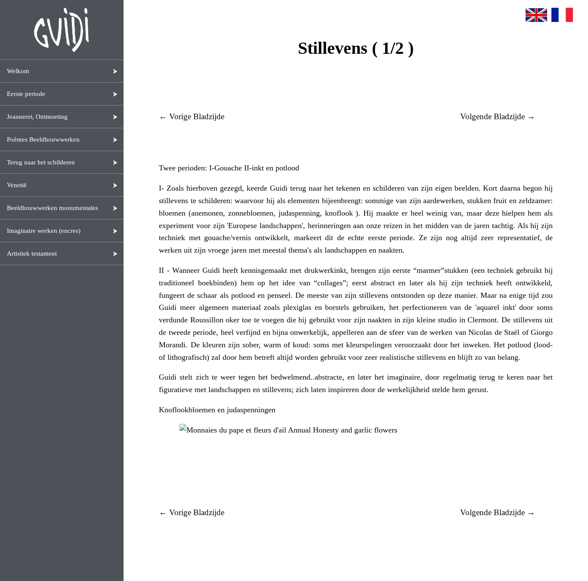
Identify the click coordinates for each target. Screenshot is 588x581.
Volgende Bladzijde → (497, 116)
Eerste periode (26, 93)
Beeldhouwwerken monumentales (52, 207)
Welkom (18, 71)
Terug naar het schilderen (41, 162)
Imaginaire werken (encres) (43, 230)
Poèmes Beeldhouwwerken (43, 139)
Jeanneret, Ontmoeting (37, 116)
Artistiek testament (32, 253)
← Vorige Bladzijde (191, 116)
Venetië (17, 185)
